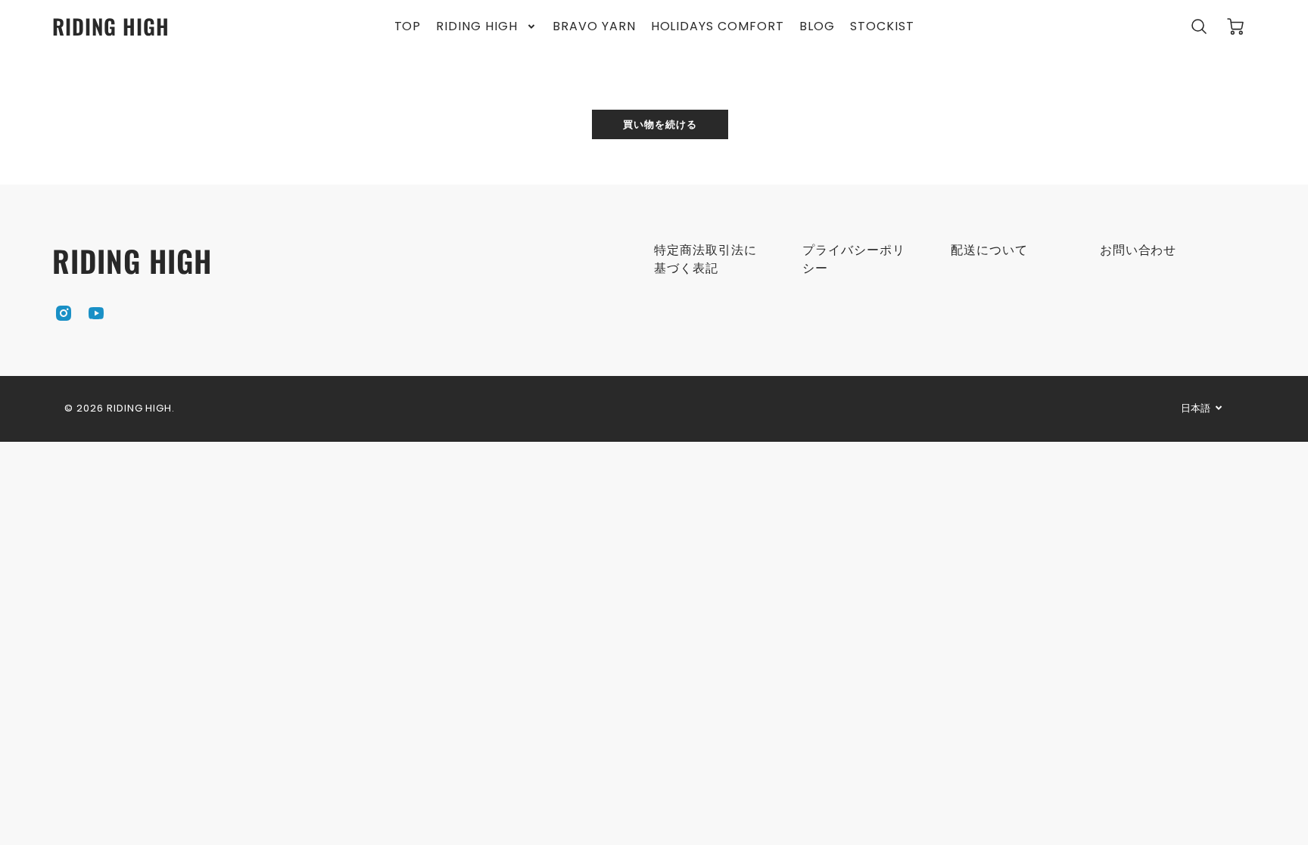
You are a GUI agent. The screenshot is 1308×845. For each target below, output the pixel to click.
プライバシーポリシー (853, 259)
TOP (408, 27)
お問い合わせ (1138, 250)
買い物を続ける (660, 123)
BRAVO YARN (594, 27)
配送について (989, 250)
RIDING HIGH (477, 27)
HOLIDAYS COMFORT (717, 27)
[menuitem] (408, 27)
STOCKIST (882, 27)
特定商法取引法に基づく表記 (705, 259)
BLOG (817, 27)
